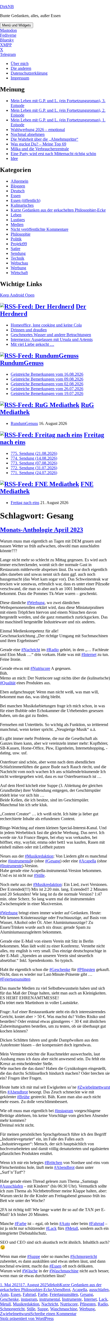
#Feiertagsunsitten (15, 979)
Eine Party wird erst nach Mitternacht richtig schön (53, 153)
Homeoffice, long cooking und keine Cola (46, 325)
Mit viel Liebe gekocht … (32, 344)
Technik (17, 258)
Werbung (18, 268)
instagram (29, 1299)
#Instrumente (11, 865)
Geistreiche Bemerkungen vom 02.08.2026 (47, 384)
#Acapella (87, 861)
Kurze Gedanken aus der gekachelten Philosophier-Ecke (58, 210)
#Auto (64, 1223)
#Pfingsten (86, 969)
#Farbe (20, 1223)
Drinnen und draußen (29, 330)
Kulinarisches (22, 205)
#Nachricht (30, 649)
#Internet (88, 654)
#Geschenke (59, 969)
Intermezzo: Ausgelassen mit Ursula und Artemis (52, 339)
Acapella (79, 1289)
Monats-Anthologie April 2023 (41, 529)
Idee (14, 158)
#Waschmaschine (63, 1271)
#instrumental (19, 861)
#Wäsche (30, 1271)
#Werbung (36, 602)
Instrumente (72, 1299)
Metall (5, 1304)
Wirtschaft (19, 272)
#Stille (39, 875)
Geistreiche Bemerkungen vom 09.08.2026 (47, 379)
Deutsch (18, 191)
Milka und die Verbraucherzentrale (40, 149)
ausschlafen (99, 1289)
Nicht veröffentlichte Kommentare (39, 229)
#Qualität (7, 683)
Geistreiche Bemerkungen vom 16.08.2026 (47, 374)
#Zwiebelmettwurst (93, 1087)
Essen (16, 195)
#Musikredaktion (39, 856)
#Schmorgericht (83, 1256)
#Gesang (52, 861)
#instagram (64, 1110)
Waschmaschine (63, 1309)
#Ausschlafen (11, 1186)
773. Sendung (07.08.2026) (34, 463)
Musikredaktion (26, 1304)
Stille (31, 1309)
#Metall (71, 1228)
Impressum (20, 78)
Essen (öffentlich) (25, 200)
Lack (103, 1299)
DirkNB (7, 6)
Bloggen (18, 186)
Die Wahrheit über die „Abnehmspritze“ (44, 139)
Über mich (20, 63)
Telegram (8, 54)
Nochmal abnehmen (28, 134)
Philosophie (20, 234)
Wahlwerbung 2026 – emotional (38, 129)
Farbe (43, 1294)
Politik (16, 239)
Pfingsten (88, 1304)
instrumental (49, 1299)
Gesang (86, 1294)
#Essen (55, 1266)
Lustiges (18, 219)
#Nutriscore (40, 668)
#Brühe (23, 1097)
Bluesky (7, 40)
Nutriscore (69, 1304)
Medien (17, 224)
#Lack (51, 1228)
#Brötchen (53, 1162)
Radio (103, 1304)
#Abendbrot (17, 1092)
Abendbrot (61, 1289)
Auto (4, 1294)
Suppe (42, 1309)
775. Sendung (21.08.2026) (34, 453)
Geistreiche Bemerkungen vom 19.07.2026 (47, 393)
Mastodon (8, 30)
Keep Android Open (17, 295)
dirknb (54, 1284)
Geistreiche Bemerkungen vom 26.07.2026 (47, 388)
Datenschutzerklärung (29, 73)
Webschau (19, 263)
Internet (90, 1299)
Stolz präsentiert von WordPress (27, 1318)
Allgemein (19, 181)
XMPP (6, 45)
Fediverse (8, 35)
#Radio (52, 649)
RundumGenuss (22, 362)
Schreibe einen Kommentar (53, 1313)
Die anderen (21, 68)
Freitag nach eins (25, 502)
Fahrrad (29, 1294)
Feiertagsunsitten (64, 1294)
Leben (16, 215)
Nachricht (49, 1304)
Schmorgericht (12, 1309)
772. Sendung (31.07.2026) (34, 468)
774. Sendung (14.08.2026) (34, 458)
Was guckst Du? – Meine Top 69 (38, 144)
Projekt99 (19, 243)
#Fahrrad (96, 1223)
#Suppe (33, 1256)
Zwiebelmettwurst (15, 1313)
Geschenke (9, 1299)
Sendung (18, 253)
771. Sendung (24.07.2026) (34, 472)
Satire (15, 248)
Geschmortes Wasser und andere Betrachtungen (51, 334)
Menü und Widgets (16, 25)
